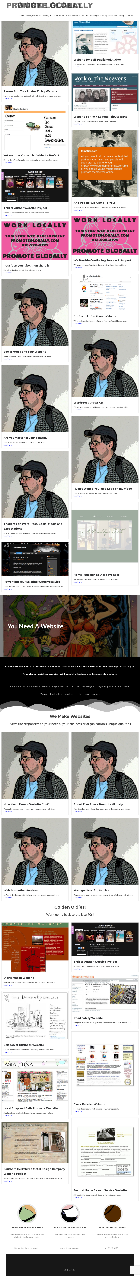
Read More (8, 98)
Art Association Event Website (95, 316)
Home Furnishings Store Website (97, 574)
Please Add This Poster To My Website (31, 91)
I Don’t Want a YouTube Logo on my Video (103, 488)
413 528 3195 (111, 1248)
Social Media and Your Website (25, 351)
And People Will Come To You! (94, 202)
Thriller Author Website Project (25, 208)
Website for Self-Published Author (97, 59)
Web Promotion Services (21, 890)
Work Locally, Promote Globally (34, 15)
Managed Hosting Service (102, 15)
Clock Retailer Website (89, 1104)
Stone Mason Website (19, 977)
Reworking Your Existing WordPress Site (32, 581)
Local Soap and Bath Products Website (31, 1108)
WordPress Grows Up (88, 402)
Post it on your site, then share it (26, 265)
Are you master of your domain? (25, 437)
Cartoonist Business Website (24, 1045)
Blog (121, 15)
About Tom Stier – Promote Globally (98, 804)
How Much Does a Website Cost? (69, 15)
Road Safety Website (88, 1018)
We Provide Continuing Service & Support (102, 260)
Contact (130, 15)
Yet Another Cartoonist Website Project (31, 155)
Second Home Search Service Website (100, 1190)
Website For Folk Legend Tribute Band (100, 116)
